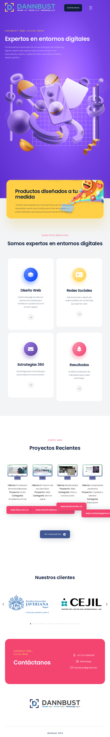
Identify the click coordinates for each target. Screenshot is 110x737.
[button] (3, 604)
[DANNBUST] (30, 7)
